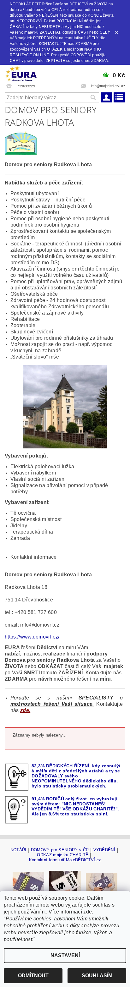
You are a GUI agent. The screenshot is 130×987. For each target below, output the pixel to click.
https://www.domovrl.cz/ (32, 636)
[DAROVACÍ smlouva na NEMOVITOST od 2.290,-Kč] (65, 882)
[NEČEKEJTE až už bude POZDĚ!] (28, 882)
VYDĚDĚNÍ (104, 850)
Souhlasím (97, 975)
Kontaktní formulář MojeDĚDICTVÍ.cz (65, 860)
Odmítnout (33, 975)
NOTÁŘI (18, 850)
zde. (25, 710)
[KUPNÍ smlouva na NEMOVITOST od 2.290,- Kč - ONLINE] (101, 882)
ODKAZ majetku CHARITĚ (62, 855)
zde (87, 911)
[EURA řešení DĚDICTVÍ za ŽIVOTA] (21, 73)
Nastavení (65, 955)
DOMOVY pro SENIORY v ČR (60, 850)
